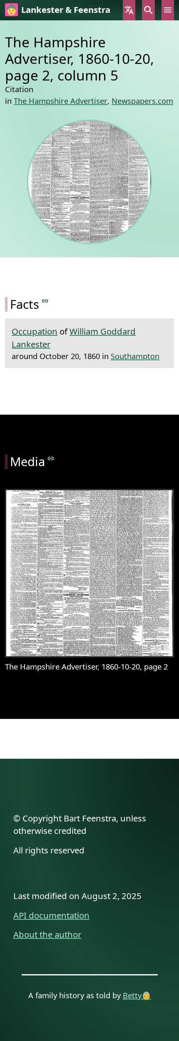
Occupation (34, 331)
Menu (168, 10)
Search (148, 10)
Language (129, 10)
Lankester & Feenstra (65, 9)
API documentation (51, 915)
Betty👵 (137, 995)
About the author (47, 934)
